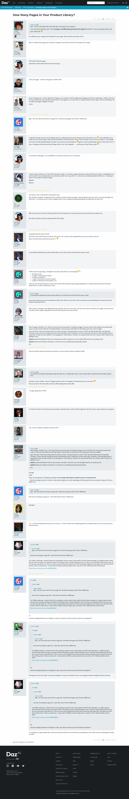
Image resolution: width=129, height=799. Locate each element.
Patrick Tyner (18, 631)
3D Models (31, 3)
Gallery (92, 761)
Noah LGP (17, 70)
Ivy (15, 204)
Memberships (49, 3)
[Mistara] (19, 237)
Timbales (17, 400)
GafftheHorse (18, 436)
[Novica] (19, 46)
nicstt (16, 455)
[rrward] (19, 412)
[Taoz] (19, 545)
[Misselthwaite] (19, 527)
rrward (16, 418)
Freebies (109, 761)
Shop (14, 3)
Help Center (59, 765)
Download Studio (112, 3)
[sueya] (19, 508)
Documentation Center (62, 776)
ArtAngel (16, 146)
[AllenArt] (19, 101)
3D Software (21, 3)
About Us (75, 765)
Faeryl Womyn (18, 317)
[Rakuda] (19, 330)
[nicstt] (19, 449)
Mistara (16, 243)
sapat (15, 88)
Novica (16, 51)
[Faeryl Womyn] (19, 312)
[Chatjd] (19, 274)
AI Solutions (58, 3)
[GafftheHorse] (19, 431)
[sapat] (19, 83)
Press (74, 768)
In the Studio (93, 757)
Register (22, 742)
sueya (16, 514)
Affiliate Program (60, 772)
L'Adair (16, 31)
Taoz (15, 551)
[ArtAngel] (19, 140)
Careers (75, 772)
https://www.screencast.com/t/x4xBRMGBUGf (43, 568)
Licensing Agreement (61, 791)
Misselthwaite (18, 532)
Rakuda (16, 336)
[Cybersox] (19, 122)
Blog (74, 761)
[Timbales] (19, 394)
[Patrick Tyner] (19, 627)
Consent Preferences (61, 783)
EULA (88, 791)
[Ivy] (19, 198)
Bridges (75, 776)
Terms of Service (72, 791)
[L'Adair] (19, 26)
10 (107, 19)
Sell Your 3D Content (61, 768)
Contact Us (59, 757)
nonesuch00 (17, 360)
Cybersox (33, 25)
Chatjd (16, 280)
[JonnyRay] (19, 373)
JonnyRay (17, 378)
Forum (92, 765)
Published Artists (112, 765)
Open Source (59, 780)
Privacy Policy (82, 791)
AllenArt (16, 107)
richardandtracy (19, 183)
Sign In (15, 742)
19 (113, 19)
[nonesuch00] (19, 354)
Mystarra (32, 293)
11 (109, 19)
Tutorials (58, 761)
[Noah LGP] (19, 64)
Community (39, 3)
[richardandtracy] (19, 177)
